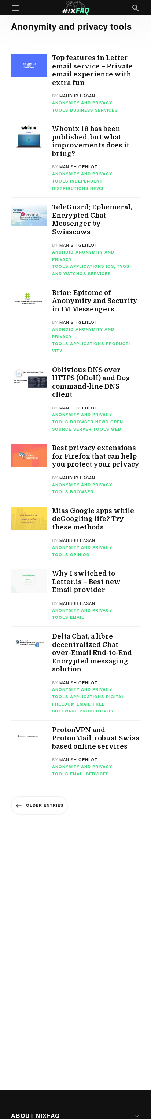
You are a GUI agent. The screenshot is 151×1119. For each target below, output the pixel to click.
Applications (87, 266)
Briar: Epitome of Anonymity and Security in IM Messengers (94, 301)
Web (116, 429)
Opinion (80, 554)
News (96, 188)
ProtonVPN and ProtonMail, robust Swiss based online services (95, 738)
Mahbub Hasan (77, 95)
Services (106, 110)
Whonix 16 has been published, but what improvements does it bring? (90, 141)
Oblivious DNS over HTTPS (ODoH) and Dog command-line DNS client (91, 382)
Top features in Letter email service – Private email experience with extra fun (92, 70)
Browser (81, 421)
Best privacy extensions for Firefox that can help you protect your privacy (95, 456)
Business (81, 110)
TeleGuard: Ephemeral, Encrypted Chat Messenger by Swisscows (92, 219)
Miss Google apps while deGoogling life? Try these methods (93, 519)
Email (77, 617)
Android (63, 252)
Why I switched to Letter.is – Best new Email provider (86, 582)
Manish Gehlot (78, 166)
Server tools (91, 429)
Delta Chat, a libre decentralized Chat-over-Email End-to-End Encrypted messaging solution (92, 653)
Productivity (97, 711)
